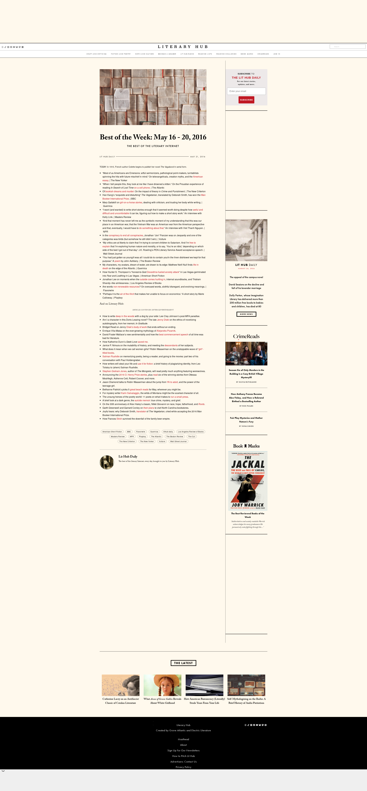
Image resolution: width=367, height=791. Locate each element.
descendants (171, 345)
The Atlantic (156, 436)
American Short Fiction (112, 431)
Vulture (162, 441)
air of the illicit (127, 294)
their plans (149, 407)
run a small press (179, 396)
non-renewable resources (126, 286)
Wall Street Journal (178, 441)
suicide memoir (142, 400)
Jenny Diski (163, 319)
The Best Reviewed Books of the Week (247, 515)
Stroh (119, 418)
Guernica (154, 431)
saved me (143, 341)
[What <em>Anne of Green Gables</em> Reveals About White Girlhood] (162, 693)
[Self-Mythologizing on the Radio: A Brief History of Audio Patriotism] (246, 693)
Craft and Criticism (97, 54)
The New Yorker (147, 441)
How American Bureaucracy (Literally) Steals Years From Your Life (204, 701)
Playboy (142, 436)
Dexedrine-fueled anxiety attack (163, 272)
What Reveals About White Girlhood (162, 701)
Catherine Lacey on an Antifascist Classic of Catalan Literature (121, 701)
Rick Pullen (247, 406)
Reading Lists (205, 54)
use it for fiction (145, 363)
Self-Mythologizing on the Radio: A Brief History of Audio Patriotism (246, 701)
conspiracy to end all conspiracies (126, 235)
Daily (246, 265)
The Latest (183, 663)
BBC (129, 431)
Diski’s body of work (136, 327)
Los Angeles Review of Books (191, 431)
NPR (132, 436)
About (183, 744)
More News (246, 314)
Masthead (183, 739)
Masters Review (118, 436)
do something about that (151, 228)
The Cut (191, 436)
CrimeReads (263, 54)
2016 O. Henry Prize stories (133, 374)
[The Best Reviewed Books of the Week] (247, 481)
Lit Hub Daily (107, 156)
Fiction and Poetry (121, 54)
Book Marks (247, 54)
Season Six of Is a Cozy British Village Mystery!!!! (246, 374)
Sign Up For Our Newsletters (183, 750)
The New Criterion (127, 441)
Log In (277, 54)
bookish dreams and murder (119, 191)
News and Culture (144, 54)
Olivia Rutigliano (248, 382)
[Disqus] (153, 505)
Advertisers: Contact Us (183, 761)
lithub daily (168, 431)
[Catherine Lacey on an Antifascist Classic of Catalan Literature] (120, 693)
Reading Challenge (226, 54)
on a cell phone (142, 187)
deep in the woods (125, 316)
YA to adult (172, 382)
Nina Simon (248, 426)
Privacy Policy (183, 767)
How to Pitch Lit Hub (183, 756)
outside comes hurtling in (152, 279)
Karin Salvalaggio (130, 393)
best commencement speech (173, 334)
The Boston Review (174, 436)
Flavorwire (140, 431)
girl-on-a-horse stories (131, 202)
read (155, 374)
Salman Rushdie (111, 356)
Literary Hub (183, 47)
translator (141, 411)
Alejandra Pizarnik (166, 330)
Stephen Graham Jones (115, 371)
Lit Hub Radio (187, 54)
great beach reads (139, 389)
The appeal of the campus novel (246, 277)
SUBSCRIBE (246, 100)
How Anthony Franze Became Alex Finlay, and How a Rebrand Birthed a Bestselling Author (246, 397)
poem (117, 261)
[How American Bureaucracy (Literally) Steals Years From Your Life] (204, 693)
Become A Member (167, 54)
